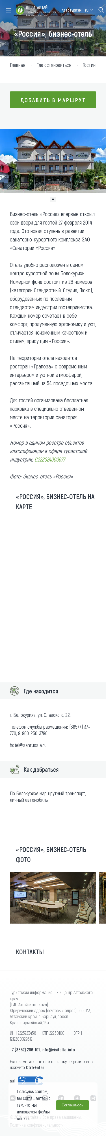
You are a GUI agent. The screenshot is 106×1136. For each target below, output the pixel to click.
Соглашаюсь (72, 1105)
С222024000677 (49, 459)
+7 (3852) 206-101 (25, 1049)
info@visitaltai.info (58, 1049)
